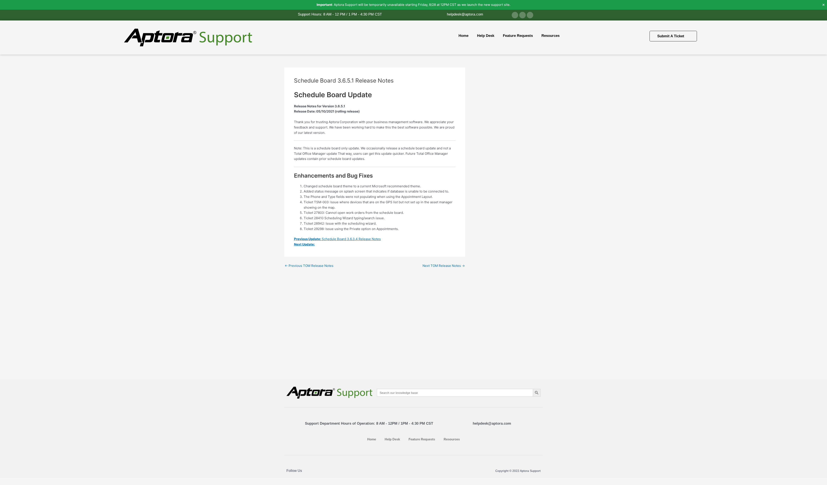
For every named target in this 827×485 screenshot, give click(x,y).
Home (463, 36)
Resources (550, 36)
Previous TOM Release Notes (309, 265)
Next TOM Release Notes (444, 265)
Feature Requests (518, 36)
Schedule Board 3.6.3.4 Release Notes (337, 239)
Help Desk (485, 36)
